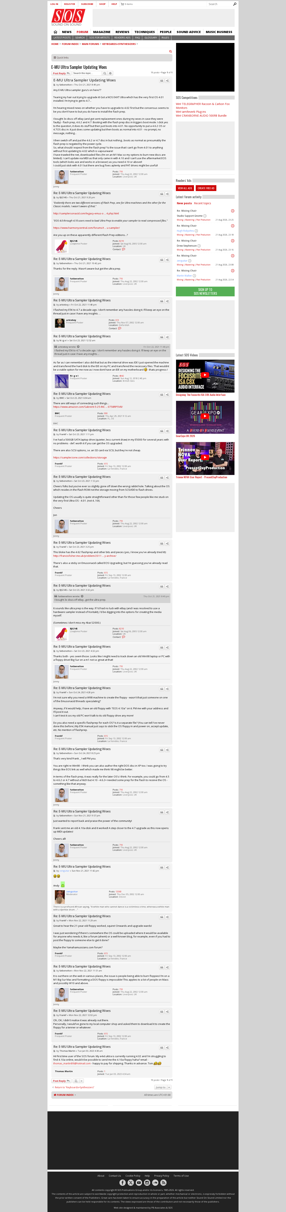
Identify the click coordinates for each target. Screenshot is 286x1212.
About (100, 1175)
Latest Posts (62, 37)
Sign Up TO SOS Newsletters (205, 291)
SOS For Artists (99, 37)
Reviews (122, 32)
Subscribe (87, 4)
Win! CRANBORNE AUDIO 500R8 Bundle (201, 115)
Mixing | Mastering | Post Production (194, 219)
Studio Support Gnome (190, 215)
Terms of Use (181, 1175)
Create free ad (206, 188)
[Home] (68, 16)
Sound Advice (189, 32)
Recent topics (202, 203)
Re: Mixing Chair (187, 210)
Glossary (151, 37)
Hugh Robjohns (185, 230)
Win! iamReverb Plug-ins (191, 111)
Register (69, 4)
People (166, 32)
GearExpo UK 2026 (185, 436)
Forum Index (70, 44)
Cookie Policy (132, 1175)
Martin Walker (184, 275)
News (67, 32)
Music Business (219, 32)
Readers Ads (122, 37)
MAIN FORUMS (90, 44)
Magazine (102, 32)
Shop (102, 4)
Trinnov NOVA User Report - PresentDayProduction (201, 477)
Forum (82, 32)
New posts (184, 203)
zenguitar (182, 260)
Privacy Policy (161, 1175)
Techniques (144, 32)
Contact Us (115, 1175)
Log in (54, 4)
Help (114, 4)
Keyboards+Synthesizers (119, 44)
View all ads (185, 188)
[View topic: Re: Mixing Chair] (232, 211)
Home (55, 32)
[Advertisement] (205, 324)
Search (80, 37)
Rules (165, 37)
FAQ (137, 37)
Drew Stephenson (187, 245)
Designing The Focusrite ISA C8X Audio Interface (200, 395)
